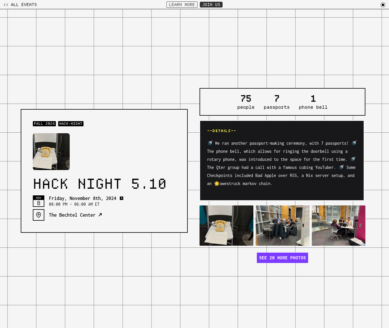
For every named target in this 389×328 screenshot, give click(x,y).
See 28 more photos (282, 257)
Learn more (182, 4)
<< (20, 4)
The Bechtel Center (75, 215)
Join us (211, 4)
